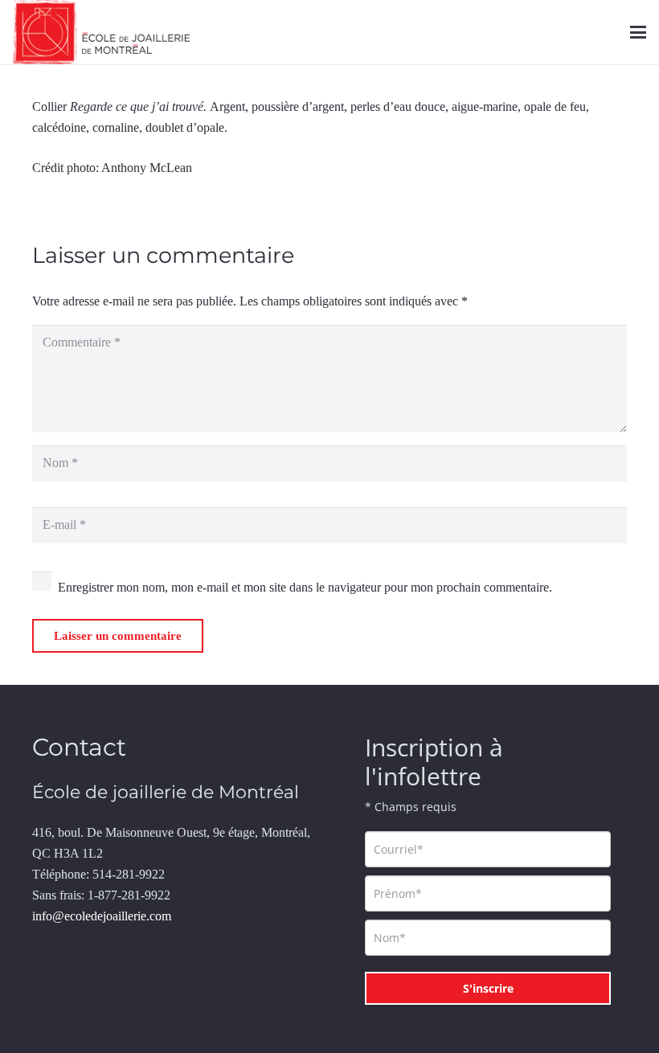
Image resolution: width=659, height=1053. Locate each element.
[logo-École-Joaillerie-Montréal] (101, 32)
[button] (638, 32)
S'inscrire (488, 988)
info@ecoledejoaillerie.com (101, 916)
